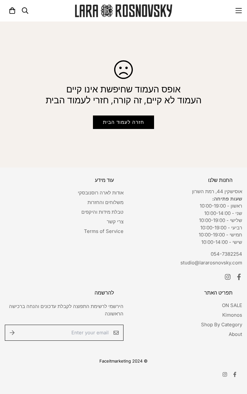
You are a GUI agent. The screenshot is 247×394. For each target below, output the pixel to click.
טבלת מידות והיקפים (102, 212)
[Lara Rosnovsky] (123, 10)
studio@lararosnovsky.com (211, 263)
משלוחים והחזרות (105, 202)
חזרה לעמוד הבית (123, 122)
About (235, 334)
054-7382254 (226, 254)
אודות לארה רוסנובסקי (101, 193)
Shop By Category (221, 324)
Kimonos (232, 315)
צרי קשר (115, 221)
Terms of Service (104, 231)
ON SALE (232, 305)
